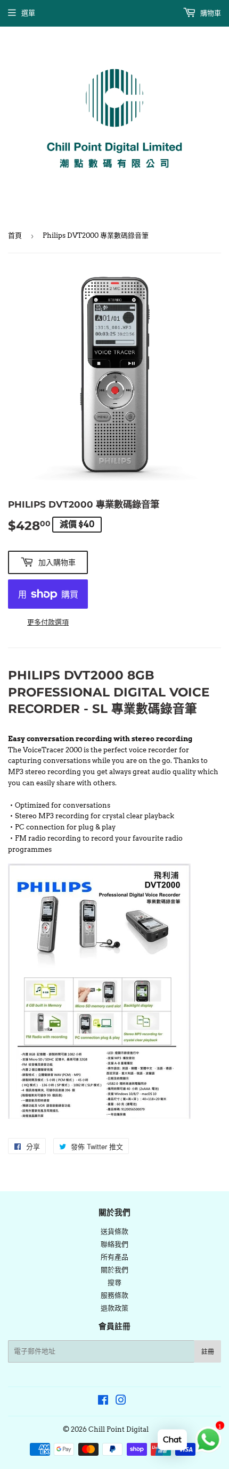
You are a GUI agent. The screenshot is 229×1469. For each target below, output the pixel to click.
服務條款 (114, 1295)
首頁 (15, 235)
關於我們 (114, 1270)
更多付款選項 (48, 622)
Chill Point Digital (118, 1429)
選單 (28, 13)
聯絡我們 (114, 1244)
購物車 (210, 13)
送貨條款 (114, 1231)
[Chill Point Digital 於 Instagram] (121, 1402)
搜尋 (114, 1283)
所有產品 (114, 1257)
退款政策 (114, 1308)
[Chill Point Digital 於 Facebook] (103, 1402)
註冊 (207, 1352)
